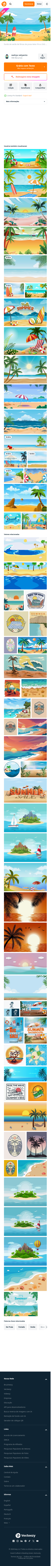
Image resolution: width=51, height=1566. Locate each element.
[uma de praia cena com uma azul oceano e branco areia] (18, 1433)
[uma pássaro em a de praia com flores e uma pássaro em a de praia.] (17, 921)
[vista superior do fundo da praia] (15, 506)
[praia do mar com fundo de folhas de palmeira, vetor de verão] (25, 1029)
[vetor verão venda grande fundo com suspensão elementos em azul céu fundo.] (14, 1199)
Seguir (42, 58)
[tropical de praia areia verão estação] (16, 803)
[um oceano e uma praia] (13, 490)
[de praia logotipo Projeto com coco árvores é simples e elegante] (11, 1160)
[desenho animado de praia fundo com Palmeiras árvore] (25, 598)
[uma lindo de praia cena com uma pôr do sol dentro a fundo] (18, 862)
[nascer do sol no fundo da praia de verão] (25, 210)
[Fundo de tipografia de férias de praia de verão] (12, 552)
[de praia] (34, 489)
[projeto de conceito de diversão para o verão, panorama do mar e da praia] (16, 569)
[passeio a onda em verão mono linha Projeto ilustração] (15, 1309)
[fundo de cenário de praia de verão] (25, 182)
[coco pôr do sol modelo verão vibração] (13, 1328)
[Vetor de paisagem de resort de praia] (25, 410)
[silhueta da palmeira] (14, 1410)
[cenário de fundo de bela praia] (25, 529)
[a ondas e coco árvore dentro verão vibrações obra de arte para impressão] (28, 715)
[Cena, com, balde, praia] (25, 456)
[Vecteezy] (3, 3)
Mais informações (12, 100)
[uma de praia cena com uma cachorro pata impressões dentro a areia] (25, 1544)
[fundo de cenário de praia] (25, 435)
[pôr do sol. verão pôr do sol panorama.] (25, 1058)
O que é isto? (27, 96)
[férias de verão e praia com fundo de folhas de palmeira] (25, 267)
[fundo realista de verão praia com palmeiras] (25, 383)
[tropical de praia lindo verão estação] (17, 823)
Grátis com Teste (25, 66)
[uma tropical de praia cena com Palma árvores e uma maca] (18, 740)
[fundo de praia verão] (25, 157)
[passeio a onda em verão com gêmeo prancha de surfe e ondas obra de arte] (15, 670)
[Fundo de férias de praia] (15, 304)
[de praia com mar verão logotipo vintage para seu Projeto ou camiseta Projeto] (11, 843)
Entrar (39, 4)
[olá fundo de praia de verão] (25, 326)
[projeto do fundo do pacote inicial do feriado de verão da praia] (25, 355)
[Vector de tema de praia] (15, 473)
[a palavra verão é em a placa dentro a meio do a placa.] (25, 942)
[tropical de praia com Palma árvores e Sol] (14, 649)
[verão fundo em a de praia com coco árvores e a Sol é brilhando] (25, 1291)
